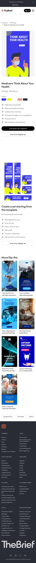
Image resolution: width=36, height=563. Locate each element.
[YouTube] (25, 555)
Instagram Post (7, 416)
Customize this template (18, 128)
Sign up (27, 10)
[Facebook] (10, 555)
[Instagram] (20, 555)
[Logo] (3, 426)
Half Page (13, 23)
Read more (15, 4)
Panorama (21, 416)
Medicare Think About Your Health (14, 25)
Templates (4, 23)
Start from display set (18, 134)
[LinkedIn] (15, 555)
